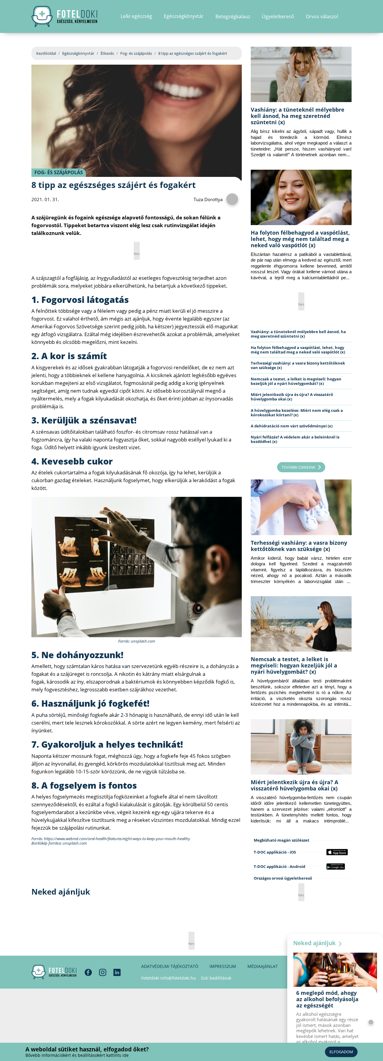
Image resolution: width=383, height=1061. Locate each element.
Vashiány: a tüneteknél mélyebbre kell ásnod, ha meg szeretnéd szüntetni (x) (297, 116)
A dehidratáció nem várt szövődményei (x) (291, 426)
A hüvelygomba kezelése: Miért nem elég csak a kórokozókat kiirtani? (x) (297, 413)
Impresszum (222, 966)
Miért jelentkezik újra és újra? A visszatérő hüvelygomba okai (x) (292, 397)
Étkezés (107, 53)
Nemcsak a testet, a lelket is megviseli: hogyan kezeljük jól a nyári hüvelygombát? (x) (296, 381)
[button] (350, 16)
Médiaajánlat (262, 966)
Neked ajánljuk (315, 943)
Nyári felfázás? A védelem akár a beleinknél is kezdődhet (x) (295, 439)
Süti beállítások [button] (216, 978)
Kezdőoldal (46, 53)
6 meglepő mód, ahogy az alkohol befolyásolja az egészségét (327, 999)
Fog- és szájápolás (136, 53)
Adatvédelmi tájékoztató (169, 966)
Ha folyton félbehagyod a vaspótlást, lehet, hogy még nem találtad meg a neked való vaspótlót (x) (300, 239)
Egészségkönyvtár (78, 53)
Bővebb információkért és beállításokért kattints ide (77, 1055)
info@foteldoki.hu (178, 978)
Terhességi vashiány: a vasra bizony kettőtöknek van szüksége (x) (298, 365)
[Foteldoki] (53, 972)
